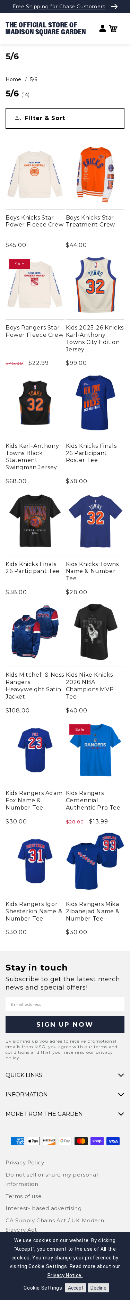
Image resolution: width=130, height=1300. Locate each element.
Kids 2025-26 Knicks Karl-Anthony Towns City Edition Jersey (95, 338)
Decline (98, 1288)
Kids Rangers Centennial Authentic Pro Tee (93, 800)
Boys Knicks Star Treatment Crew (90, 221)
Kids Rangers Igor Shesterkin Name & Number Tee (34, 911)
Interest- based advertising (43, 1208)
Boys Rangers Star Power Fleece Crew (34, 331)
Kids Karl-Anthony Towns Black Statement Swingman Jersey (32, 457)
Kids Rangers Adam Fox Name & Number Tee (34, 800)
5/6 (33, 79)
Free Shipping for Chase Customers (58, 6)
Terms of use (24, 1196)
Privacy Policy (25, 1162)
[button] (113, 28)
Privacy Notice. (65, 1275)
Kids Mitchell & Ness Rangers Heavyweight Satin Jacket (35, 686)
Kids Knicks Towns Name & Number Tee (92, 571)
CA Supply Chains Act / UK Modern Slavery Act (55, 1225)
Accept (76, 1288)
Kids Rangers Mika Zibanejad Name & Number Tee (93, 911)
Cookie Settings (43, 1288)
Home (13, 79)
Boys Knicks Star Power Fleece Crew (34, 221)
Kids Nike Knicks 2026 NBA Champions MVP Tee (90, 686)
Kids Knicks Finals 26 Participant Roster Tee (91, 453)
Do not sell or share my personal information (52, 1179)
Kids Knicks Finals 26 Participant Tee (33, 568)
